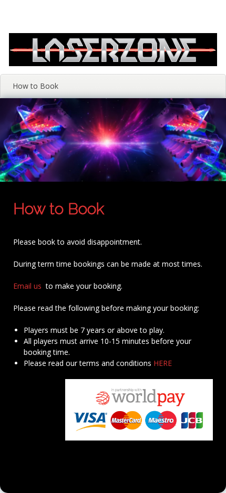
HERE (162, 363)
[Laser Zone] (113, 63)
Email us (27, 286)
